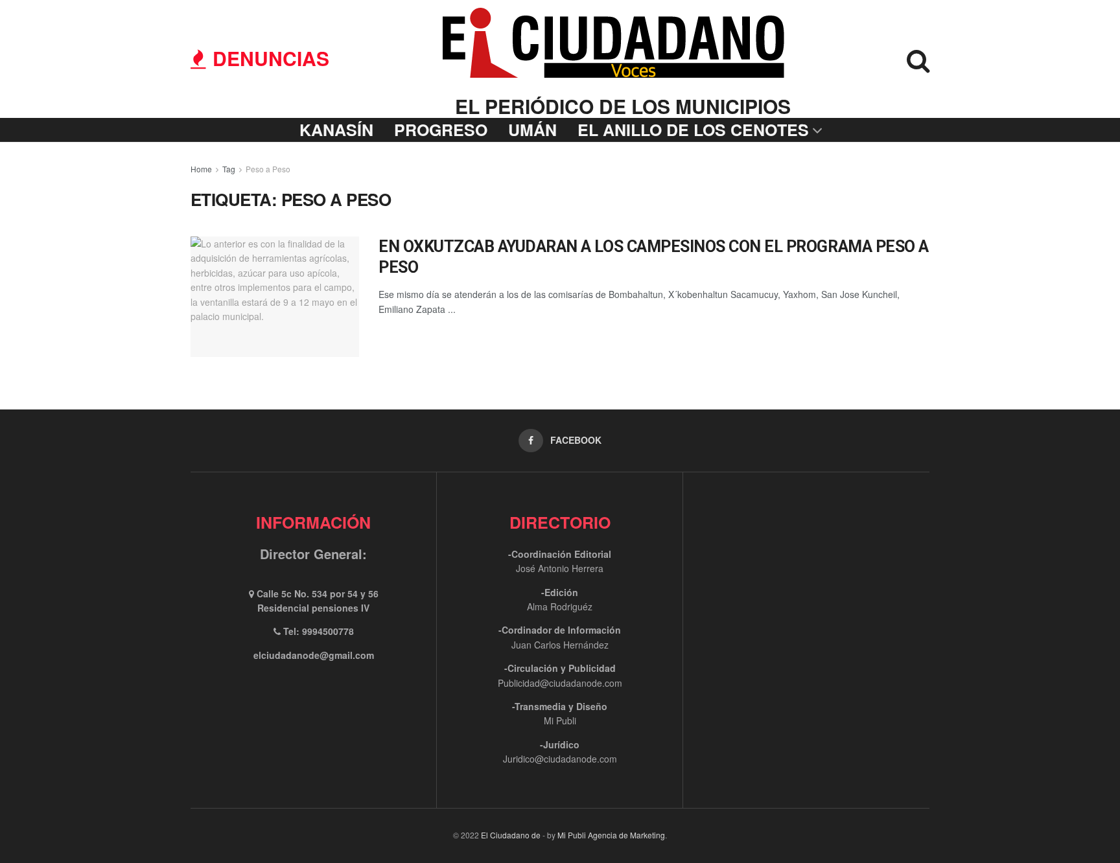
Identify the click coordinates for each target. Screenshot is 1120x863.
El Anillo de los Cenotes (693, 129)
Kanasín (336, 129)
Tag (228, 168)
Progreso (440, 129)
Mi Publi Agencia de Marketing (611, 834)
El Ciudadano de (511, 834)
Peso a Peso (268, 168)
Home (201, 168)
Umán (532, 129)
